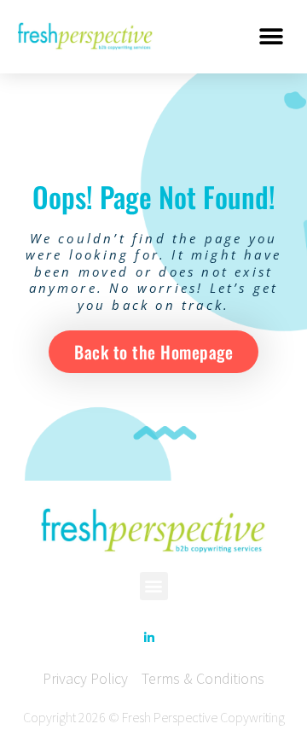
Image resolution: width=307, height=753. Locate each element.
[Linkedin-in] (149, 638)
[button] (271, 36)
